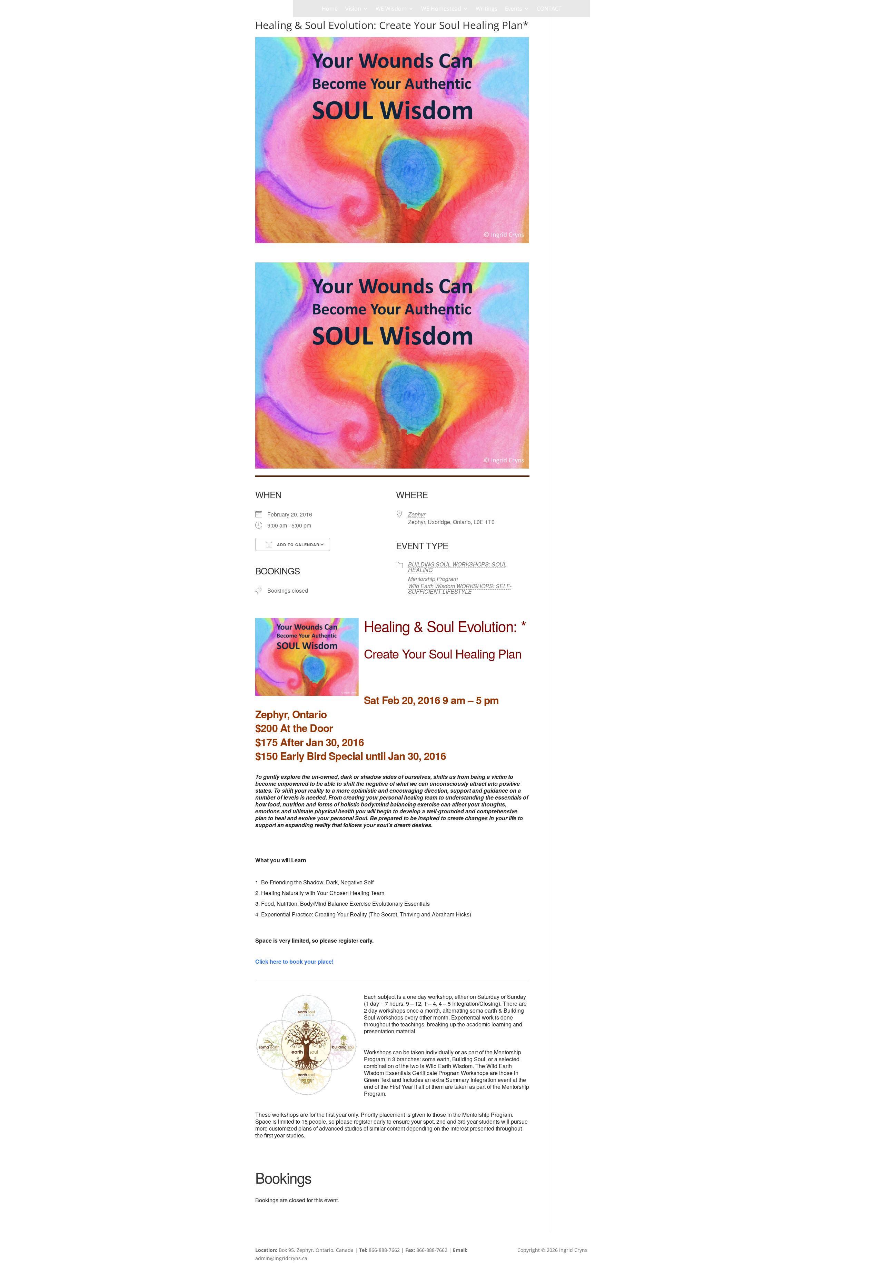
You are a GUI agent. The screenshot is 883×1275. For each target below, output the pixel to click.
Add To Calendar (297, 544)
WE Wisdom (391, 9)
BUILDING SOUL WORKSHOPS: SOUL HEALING (457, 567)
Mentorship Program (433, 579)
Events (513, 9)
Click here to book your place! (294, 961)
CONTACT (549, 9)
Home (330, 9)
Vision (353, 9)
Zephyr (416, 514)
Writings (486, 9)
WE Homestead (441, 9)
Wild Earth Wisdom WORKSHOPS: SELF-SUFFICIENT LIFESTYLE (460, 588)
